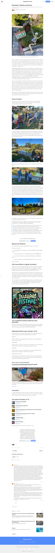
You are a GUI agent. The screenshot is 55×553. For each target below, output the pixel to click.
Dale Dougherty (17, 9)
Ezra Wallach (17, 402)
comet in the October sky (17, 68)
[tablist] (15, 457)
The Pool (13, 528)
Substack (23, 551)
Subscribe (48, 1)
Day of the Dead (30, 75)
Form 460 (33, 269)
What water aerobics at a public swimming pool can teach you (21, 529)
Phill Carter (15, 483)
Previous (15, 450)
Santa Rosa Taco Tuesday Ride (30, 325)
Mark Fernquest (18, 418)
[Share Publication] (44, 1)
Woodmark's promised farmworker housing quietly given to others (23, 514)
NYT (14, 464)
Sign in (52, 1)
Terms (33, 546)
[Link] (10, 99)
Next (40, 450)
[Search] (42, 1)
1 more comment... (14, 506)
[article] (27, 516)
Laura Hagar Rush (23, 9)
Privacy (30, 546)
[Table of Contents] (1, 276)
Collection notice (36, 546)
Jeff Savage (40, 325)
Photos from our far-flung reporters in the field (19, 523)
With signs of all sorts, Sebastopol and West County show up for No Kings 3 (23, 522)
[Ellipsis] (42, 464)
